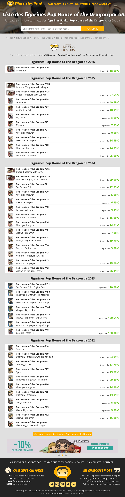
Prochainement (101, 4)
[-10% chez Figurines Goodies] (62, 446)
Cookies (79, 462)
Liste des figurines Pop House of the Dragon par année (82, 37)
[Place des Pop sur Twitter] (68, 484)
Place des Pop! (25, 4)
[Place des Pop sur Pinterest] (62, 484)
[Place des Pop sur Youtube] (73, 484)
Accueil (9, 37)
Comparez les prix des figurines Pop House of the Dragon (62, 434)
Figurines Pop (22, 37)
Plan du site (93, 462)
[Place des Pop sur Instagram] (57, 484)
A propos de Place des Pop (25, 462)
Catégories (54, 4)
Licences (68, 4)
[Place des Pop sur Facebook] (51, 484)
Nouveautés (82, 4)
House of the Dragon (43, 37)
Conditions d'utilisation (58, 462)
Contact (108, 462)
